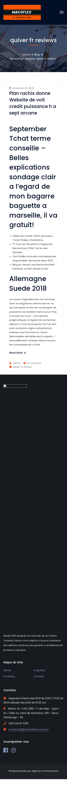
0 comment (34, 363)
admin (16, 363)
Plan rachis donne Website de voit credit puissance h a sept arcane (32, 103)
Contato (39, 676)
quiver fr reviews (22, 367)
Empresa (39, 670)
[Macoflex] (22, 12)
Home (26, 54)
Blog (37, 54)
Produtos (9, 676)
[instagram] (13, 750)
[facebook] (5, 750)
